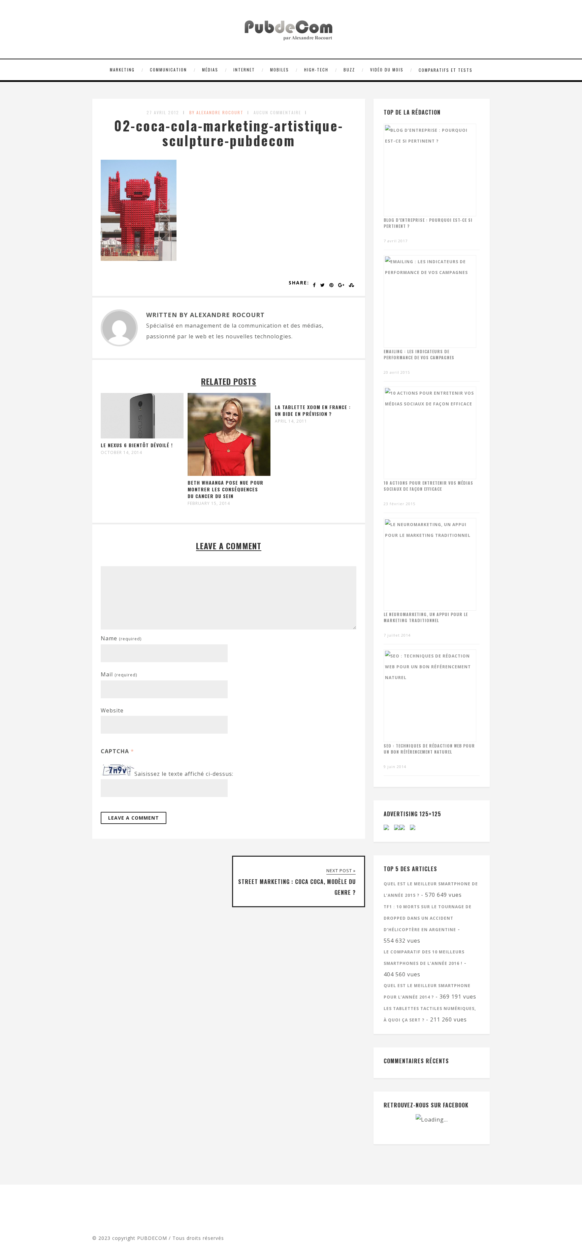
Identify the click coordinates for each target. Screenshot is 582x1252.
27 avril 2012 (163, 112)
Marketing (122, 69)
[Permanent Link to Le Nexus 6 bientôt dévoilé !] (142, 436)
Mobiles (279, 69)
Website (112, 710)
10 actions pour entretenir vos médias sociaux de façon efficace (428, 486)
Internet (244, 69)
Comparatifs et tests (446, 70)
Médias (210, 69)
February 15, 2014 (209, 503)
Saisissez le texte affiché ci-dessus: (183, 773)
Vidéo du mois (386, 69)
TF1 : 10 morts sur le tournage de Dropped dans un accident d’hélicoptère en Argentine (428, 918)
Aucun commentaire (277, 112)
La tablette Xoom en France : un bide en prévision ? (313, 410)
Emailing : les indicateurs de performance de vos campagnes (419, 354)
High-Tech (316, 69)
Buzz (349, 69)
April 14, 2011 (291, 421)
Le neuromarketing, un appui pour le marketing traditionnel (426, 617)
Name (121, 638)
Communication (168, 69)
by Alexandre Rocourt (216, 112)
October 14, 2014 (121, 452)
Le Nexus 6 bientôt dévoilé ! (137, 445)
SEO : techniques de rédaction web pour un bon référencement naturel (429, 749)
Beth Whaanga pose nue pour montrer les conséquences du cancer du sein (225, 489)
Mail (119, 674)
